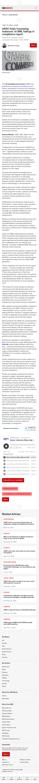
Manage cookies (25, 760)
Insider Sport (6, 725)
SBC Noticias (6, 716)
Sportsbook (13, 14)
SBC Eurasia (6, 730)
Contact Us (5, 762)
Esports (4, 683)
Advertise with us (7, 765)
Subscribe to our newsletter (13, 480)
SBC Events (6, 736)
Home (4, 14)
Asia (3, 646)
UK (3, 640)
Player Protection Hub (9, 727)
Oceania (4, 657)
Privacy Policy (24, 762)
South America (6, 652)
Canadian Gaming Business (11, 739)
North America (6, 649)
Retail (4, 669)
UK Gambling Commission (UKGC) (16, 494)
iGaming (4, 672)
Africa (4, 654)
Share (33, 45)
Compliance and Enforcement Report (17, 87)
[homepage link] (7, 8)
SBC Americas (6, 708)
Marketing (5, 675)
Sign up (6, 754)
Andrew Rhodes (10, 489)
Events (4, 696)
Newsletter (5, 698)
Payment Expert (7, 713)
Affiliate (4, 678)
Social (4, 686)
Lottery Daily (6, 722)
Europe (4, 643)
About (4, 760)
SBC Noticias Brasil (8, 719)
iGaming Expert (7, 711)
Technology (5, 681)
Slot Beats (5, 733)
